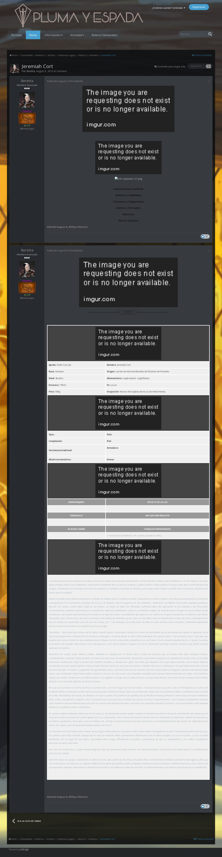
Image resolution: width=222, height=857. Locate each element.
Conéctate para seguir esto (171, 66)
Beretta (30, 71)
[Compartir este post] (209, 81)
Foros (33, 35)
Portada (16, 35)
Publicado (60, 81)
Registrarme (199, 7)
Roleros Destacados (104, 35)
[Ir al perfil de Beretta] (14, 68)
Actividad (76, 35)
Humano (62, 71)
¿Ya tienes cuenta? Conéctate (168, 7)
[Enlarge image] (128, 311)
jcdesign (24, 849)
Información (52, 35)
